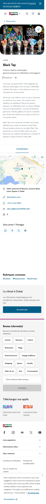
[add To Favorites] (38, 29)
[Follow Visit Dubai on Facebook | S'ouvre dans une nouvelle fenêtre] (4, 432)
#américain (32, 278)
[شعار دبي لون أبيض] (10, 426)
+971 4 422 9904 (14, 203)
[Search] (27, 13)
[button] (10, 499)
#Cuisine (6, 278)
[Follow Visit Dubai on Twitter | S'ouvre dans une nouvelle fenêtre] (31, 432)
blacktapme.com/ (14, 197)
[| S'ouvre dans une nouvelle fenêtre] (13, 432)
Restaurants (10, 21)
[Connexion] (39, 13)
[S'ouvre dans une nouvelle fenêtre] (12, 230)
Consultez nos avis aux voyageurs (19, 5)
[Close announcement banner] (40, 3)
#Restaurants (19, 278)
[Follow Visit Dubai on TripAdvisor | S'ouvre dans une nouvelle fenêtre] (22, 432)
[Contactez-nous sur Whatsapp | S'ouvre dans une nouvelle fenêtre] (5, 230)
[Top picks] (33, 13)
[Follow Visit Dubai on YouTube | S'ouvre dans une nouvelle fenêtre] (39, 432)
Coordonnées (22, 149)
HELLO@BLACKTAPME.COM (18, 209)
